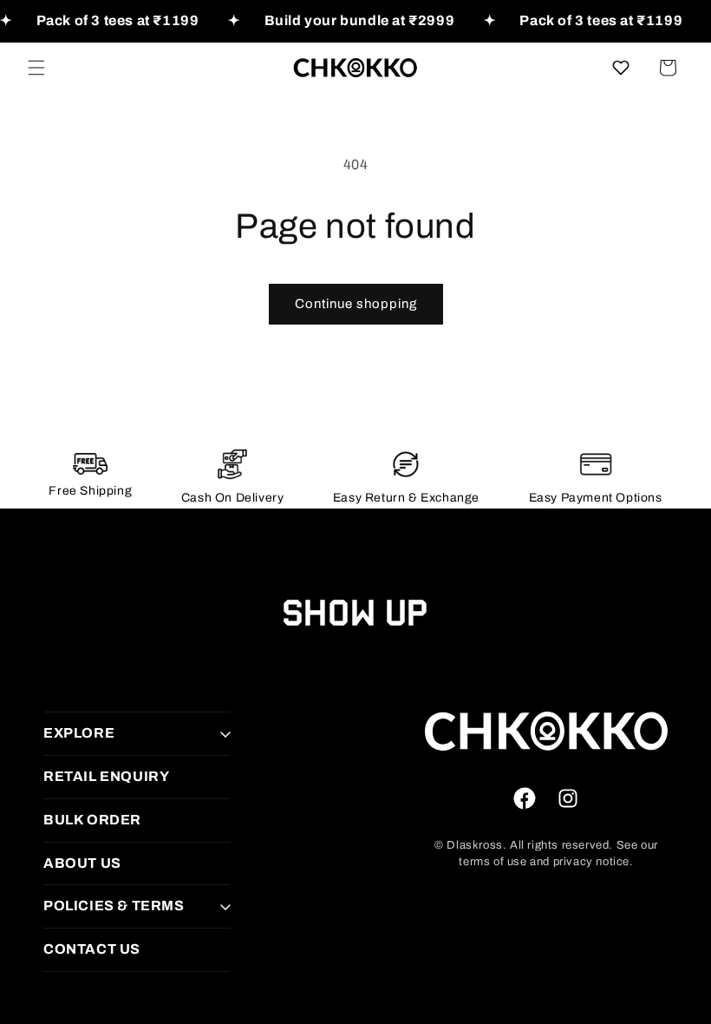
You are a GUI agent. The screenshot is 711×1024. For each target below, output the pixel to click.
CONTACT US (91, 949)
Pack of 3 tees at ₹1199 (117, 20)
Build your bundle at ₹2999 (359, 20)
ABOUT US (82, 863)
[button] (36, 68)
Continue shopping (356, 304)
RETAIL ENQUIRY (106, 776)
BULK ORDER (92, 819)
